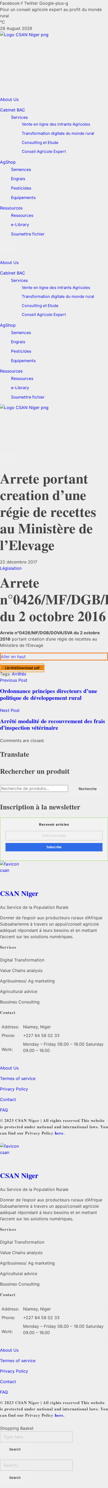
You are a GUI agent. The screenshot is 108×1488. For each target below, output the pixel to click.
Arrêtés (19, 673)
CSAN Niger (19, 893)
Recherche (88, 789)
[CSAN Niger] (54, 873)
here (59, 1133)
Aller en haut (13, 656)
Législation (10, 568)
